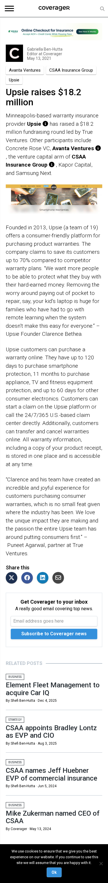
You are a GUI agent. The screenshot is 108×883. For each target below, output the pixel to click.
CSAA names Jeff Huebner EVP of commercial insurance (51, 774)
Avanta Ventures (25, 70)
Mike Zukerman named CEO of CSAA (52, 817)
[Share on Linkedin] (44, 578)
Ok (54, 872)
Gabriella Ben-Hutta (44, 49)
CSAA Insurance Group (71, 70)
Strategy (15, 719)
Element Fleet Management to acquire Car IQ (53, 689)
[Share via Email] (59, 578)
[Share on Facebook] (28, 578)
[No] (101, 863)
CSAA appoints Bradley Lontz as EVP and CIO (51, 731)
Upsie (14, 80)
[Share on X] (13, 578)
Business (15, 676)
